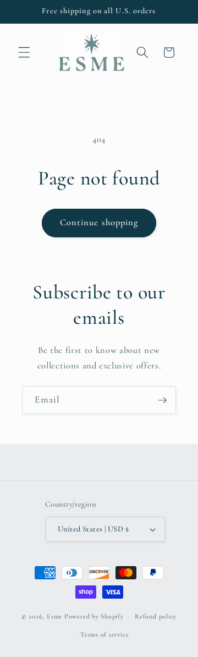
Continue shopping (99, 222)
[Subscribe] (162, 400)
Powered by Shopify (94, 616)
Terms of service (104, 634)
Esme (54, 616)
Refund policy (156, 616)
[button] (24, 52)
